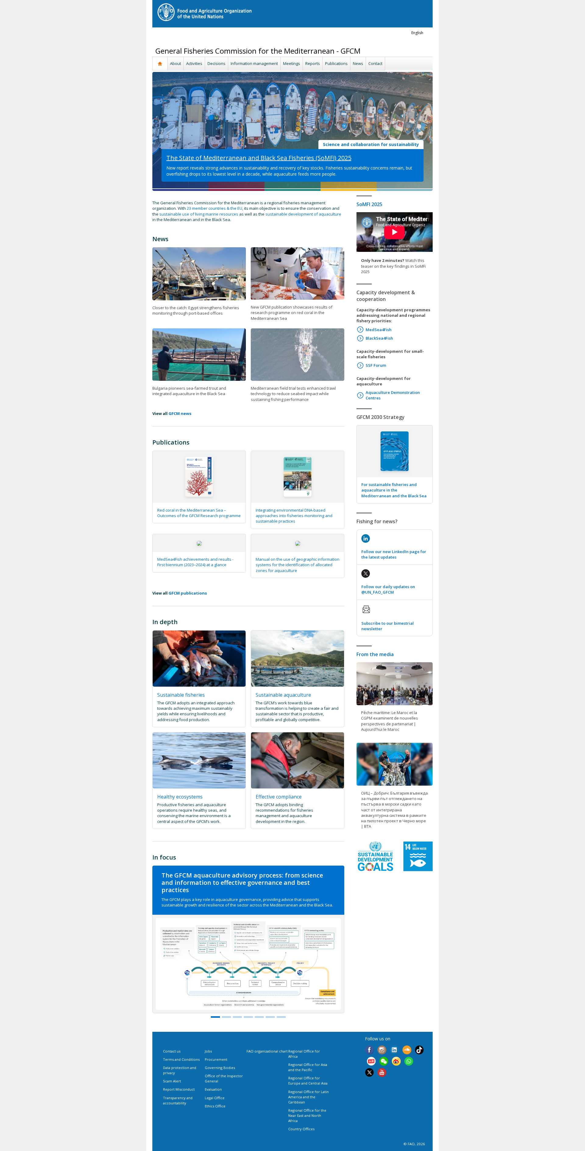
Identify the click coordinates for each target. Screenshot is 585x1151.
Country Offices (301, 1129)
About (175, 63)
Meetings (291, 63)
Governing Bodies (220, 1067)
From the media (375, 654)
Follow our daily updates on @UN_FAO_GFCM (388, 589)
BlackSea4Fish (379, 338)
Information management (254, 63)
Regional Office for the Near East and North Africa (307, 1115)
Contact (375, 63)
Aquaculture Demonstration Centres (393, 395)
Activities (194, 63)
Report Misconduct (179, 1089)
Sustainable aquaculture (283, 695)
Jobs (208, 1051)
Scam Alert (172, 1081)
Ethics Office (215, 1106)
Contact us (171, 1051)
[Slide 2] (237, 1017)
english (417, 32)
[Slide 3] (248, 1017)
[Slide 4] (259, 1017)
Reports (312, 63)
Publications (336, 63)
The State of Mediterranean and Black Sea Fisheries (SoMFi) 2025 (258, 158)
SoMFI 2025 (369, 204)
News (358, 63)
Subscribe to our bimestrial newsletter (387, 625)
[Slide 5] (270, 1017)
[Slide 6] (281, 1017)
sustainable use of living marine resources (198, 214)
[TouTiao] (371, 1062)
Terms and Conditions (181, 1059)
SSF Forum (376, 365)
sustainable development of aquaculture (303, 214)
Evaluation (213, 1089)
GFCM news (179, 413)
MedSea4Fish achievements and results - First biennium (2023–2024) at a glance (195, 561)
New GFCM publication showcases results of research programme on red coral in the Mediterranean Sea (291, 312)
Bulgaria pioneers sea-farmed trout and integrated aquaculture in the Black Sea (189, 390)
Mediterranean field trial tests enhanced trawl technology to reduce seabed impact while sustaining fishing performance (293, 393)
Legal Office (215, 1098)
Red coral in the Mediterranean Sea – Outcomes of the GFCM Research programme (199, 512)
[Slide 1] (215, 1017)
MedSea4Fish (379, 329)
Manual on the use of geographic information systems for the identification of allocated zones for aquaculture (297, 564)
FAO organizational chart (267, 1051)
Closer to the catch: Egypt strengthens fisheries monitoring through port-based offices (195, 310)
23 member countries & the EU (214, 208)
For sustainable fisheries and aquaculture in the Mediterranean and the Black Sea (394, 490)
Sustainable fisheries (181, 695)
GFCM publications (187, 593)
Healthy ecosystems (180, 796)
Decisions (216, 63)
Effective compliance (279, 796)
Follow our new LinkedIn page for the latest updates (393, 554)
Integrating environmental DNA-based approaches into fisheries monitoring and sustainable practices (294, 515)
